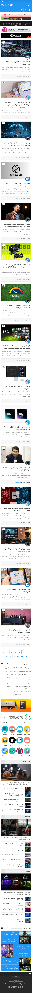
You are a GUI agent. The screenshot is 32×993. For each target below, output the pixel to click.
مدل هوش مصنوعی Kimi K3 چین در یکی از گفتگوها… (13, 805)
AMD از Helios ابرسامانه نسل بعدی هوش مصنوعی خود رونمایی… (13, 800)
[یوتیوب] (16, 29)
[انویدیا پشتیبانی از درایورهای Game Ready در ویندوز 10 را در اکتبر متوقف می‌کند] (25, 961)
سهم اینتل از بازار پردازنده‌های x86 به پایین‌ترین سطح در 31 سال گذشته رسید (17, 509)
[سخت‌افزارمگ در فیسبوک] (14, 24)
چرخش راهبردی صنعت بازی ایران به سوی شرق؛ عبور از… (13, 860)
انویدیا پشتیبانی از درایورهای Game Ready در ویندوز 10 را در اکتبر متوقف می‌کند (10, 962)
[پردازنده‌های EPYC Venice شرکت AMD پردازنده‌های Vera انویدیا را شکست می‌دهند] (28, 794)
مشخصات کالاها (6, 723)
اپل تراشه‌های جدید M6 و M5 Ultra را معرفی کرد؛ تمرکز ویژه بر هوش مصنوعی (16, 428)
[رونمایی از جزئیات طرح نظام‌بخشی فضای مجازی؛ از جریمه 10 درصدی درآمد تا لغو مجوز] (16, 130)
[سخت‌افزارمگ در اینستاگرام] (12, 24)
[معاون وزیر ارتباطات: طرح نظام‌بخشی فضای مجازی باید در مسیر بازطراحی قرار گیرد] (28, 844)
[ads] (16, 15)
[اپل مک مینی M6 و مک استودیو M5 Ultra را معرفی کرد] (16, 373)
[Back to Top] (16, 977)
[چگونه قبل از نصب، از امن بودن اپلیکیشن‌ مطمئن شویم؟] (28, 915)
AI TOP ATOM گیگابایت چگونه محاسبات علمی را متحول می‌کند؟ (12, 811)
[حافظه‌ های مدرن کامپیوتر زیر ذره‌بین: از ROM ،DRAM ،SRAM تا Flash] (28, 899)
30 (18, 656)
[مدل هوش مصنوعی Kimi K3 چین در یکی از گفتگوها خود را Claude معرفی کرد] (28, 805)
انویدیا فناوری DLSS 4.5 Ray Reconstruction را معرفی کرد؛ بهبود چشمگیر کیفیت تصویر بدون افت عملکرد (16, 348)
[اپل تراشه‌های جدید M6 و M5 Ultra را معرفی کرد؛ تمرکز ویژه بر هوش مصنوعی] (16, 414)
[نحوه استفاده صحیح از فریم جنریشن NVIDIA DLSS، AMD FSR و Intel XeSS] (16, 881)
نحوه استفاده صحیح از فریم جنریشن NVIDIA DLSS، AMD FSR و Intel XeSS (17, 893)
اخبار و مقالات (18, 76)
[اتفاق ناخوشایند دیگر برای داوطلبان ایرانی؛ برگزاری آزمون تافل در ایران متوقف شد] (16, 827)
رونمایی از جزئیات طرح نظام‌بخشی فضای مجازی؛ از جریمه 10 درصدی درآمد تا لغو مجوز (16, 144)
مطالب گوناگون (18, 157)
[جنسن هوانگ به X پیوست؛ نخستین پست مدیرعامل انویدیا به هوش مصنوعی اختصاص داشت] (28, 789)
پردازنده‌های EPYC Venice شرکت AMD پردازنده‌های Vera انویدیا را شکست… (14, 794)
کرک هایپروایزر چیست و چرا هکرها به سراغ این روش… (13, 910)
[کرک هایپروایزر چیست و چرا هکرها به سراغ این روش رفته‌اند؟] (28, 910)
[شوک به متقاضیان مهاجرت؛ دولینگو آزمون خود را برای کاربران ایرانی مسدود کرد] (28, 849)
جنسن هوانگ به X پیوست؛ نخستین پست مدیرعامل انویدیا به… (13, 789)
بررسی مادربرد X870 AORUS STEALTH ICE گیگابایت (14, 717)
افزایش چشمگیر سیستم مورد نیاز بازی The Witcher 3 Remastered (10, 934)
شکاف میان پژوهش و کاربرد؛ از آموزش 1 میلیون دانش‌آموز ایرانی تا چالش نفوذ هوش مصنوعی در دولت (16, 784)
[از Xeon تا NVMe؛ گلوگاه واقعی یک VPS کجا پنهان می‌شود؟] (16, 48)
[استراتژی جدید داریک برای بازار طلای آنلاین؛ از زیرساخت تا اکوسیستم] (16, 617)
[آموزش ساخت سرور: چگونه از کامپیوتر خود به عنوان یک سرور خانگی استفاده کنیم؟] (28, 920)
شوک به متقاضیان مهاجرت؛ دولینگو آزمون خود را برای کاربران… (12, 849)
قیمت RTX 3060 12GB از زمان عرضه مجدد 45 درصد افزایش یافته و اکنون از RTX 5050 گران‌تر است (17, 267)
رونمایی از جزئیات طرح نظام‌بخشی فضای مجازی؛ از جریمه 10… (12, 865)
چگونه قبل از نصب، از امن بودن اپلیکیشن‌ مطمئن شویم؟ (12, 915)
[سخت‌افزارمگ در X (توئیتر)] (17, 24)
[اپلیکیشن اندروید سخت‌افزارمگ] (6, 24)
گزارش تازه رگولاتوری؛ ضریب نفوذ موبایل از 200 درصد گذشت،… (12, 855)
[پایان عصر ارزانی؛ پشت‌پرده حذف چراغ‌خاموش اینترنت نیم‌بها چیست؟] (16, 535)
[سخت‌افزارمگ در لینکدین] (20, 24)
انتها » (6, 656)
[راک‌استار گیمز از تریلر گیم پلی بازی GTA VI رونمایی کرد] (7, 947)
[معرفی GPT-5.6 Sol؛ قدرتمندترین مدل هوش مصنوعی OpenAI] (16, 170)
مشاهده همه (5, 664)
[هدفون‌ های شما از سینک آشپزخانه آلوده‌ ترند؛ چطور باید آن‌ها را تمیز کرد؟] (28, 904)
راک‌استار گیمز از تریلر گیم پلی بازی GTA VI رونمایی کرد (22, 947)
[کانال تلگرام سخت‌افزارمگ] (9, 24)
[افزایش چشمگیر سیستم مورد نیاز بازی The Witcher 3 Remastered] (25, 934)
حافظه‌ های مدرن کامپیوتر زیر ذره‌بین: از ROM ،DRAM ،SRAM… (13, 899)
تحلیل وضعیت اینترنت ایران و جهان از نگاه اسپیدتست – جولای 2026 (18, 306)
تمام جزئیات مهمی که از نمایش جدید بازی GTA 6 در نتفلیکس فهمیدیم (10, 940)
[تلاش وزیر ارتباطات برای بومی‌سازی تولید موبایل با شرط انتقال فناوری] (16, 454)
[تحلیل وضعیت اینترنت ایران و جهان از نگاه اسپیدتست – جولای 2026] (16, 292)
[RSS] (4, 24)
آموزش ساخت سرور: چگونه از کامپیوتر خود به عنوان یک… (13, 920)
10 (26, 656)
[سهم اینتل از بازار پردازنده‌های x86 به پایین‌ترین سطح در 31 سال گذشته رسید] (16, 495)
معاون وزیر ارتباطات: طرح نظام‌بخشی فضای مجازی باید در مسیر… (13, 844)
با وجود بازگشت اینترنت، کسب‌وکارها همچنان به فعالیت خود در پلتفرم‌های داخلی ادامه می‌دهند (17, 225)
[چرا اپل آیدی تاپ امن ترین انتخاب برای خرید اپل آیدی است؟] (16, 576)
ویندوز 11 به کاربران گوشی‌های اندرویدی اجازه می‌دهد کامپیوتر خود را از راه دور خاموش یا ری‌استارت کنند (17, 104)
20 (22, 656)
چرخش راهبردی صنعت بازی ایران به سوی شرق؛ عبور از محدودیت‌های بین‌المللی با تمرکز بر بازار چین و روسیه (22, 955)
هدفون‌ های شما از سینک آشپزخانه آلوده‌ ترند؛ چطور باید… (13, 904)
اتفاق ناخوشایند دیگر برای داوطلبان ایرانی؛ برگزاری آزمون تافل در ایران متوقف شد (16, 839)
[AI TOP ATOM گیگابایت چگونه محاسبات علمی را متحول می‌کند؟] (28, 811)
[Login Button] (21, 10)
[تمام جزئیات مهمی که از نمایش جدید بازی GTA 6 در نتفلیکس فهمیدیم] (25, 940)
